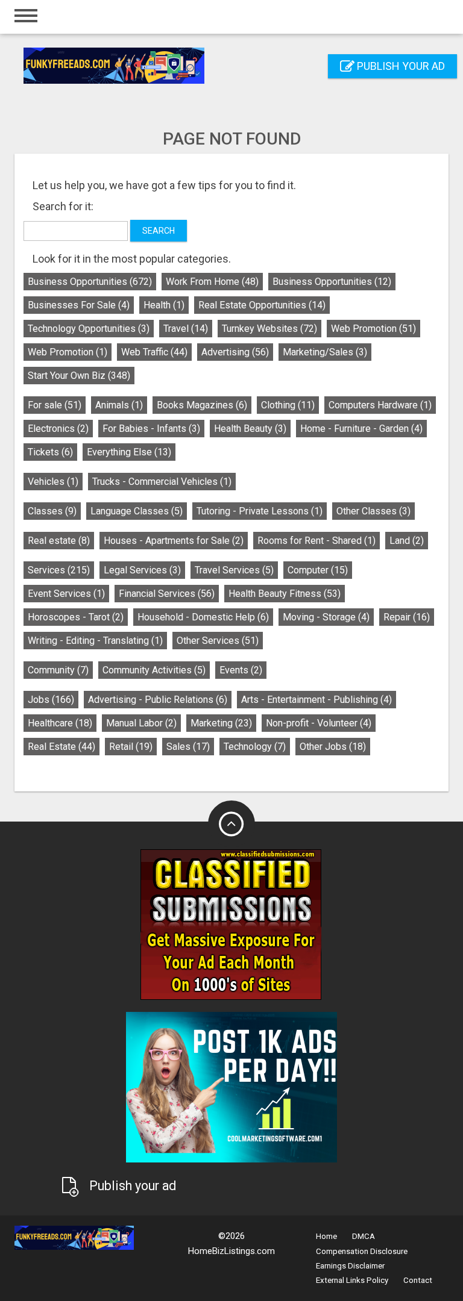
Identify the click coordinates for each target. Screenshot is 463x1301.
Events (240, 670)
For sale (54, 405)
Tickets (50, 452)
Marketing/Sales (325, 352)
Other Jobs (333, 746)
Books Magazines (202, 405)
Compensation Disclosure (362, 1251)
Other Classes (373, 511)
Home (326, 1236)
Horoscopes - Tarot (76, 617)
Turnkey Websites (269, 328)
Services (59, 570)
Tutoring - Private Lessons (260, 511)
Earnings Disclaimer (350, 1265)
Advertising (235, 352)
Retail (131, 746)
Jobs (51, 699)
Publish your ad (399, 66)
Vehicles (53, 481)
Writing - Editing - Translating (95, 640)
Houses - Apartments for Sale (174, 540)
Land (406, 540)
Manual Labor (141, 723)
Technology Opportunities (89, 328)
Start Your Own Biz (79, 375)
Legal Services (142, 570)
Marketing (221, 723)
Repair (406, 617)
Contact (417, 1280)
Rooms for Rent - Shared (316, 540)
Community (58, 670)
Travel (185, 328)
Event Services (66, 593)
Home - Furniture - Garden (361, 428)
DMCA (363, 1236)
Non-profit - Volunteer (318, 723)
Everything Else (129, 452)
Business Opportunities (90, 281)
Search (158, 231)
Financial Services (167, 593)
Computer (318, 570)
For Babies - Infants (151, 428)
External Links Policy (352, 1280)
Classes (52, 511)
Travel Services (234, 570)
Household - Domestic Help (203, 617)
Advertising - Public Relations (157, 699)
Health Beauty (250, 428)
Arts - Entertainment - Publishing (316, 699)
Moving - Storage (326, 617)
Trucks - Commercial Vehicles (162, 481)
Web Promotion (373, 328)
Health (163, 305)
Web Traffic (154, 352)
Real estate (59, 540)
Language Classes (136, 511)
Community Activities (154, 670)
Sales (188, 746)
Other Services (218, 640)
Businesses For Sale (79, 305)
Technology (255, 746)
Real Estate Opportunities (262, 305)
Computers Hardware (380, 405)
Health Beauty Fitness (284, 593)
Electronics (58, 428)
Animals (119, 405)
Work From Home (212, 281)
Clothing (288, 405)
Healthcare (60, 723)
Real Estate (61, 746)
